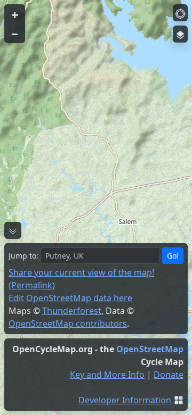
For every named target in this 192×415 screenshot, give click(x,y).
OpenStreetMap (149, 349)
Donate (168, 374)
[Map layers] (180, 34)
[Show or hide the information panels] (12, 230)
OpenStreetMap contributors (68, 323)
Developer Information (124, 400)
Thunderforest (71, 311)
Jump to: (23, 256)
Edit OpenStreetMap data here (70, 298)
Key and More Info (107, 374)
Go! (173, 256)
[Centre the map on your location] (180, 12)
